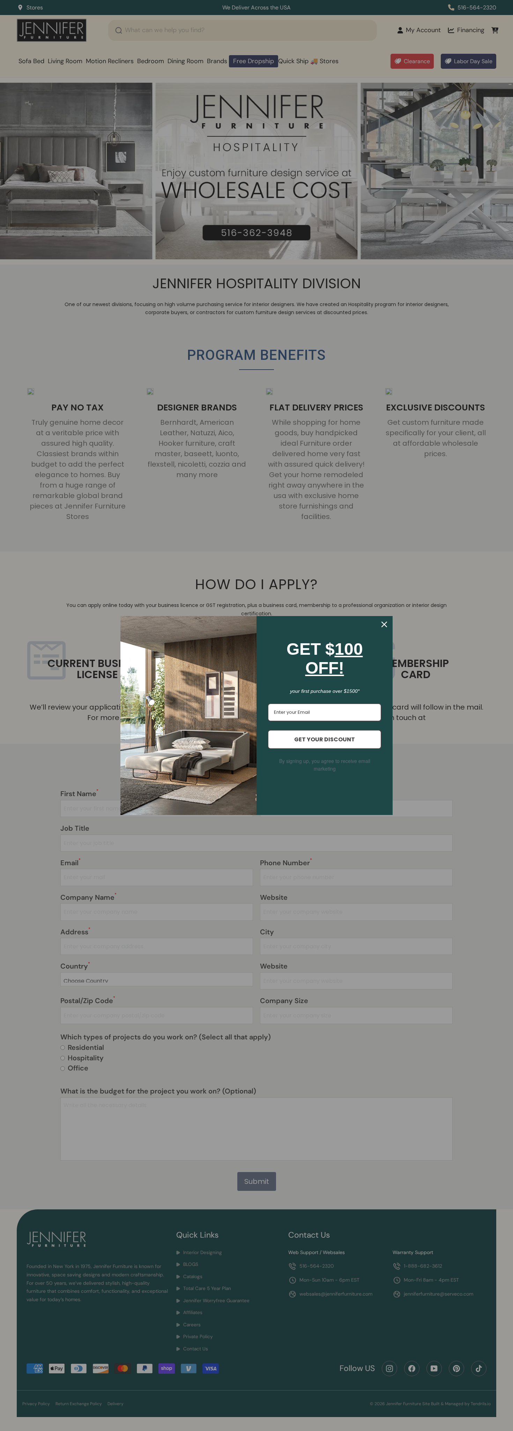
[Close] (384, 624)
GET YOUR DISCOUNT (324, 739)
